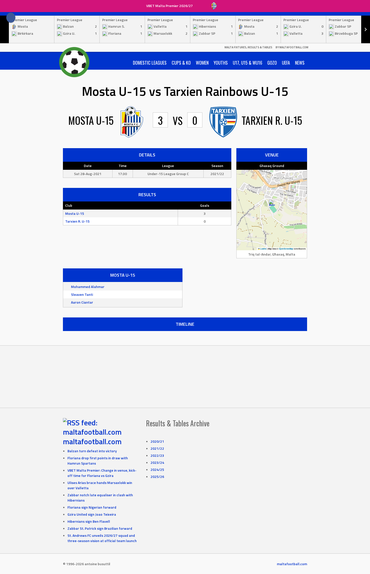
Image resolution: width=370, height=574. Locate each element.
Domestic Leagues (150, 62)
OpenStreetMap (286, 249)
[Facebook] (10, 18)
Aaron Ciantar (82, 302)
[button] (272, 205)
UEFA (286, 62)
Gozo (272, 62)
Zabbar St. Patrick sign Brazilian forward (99, 528)
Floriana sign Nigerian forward (91, 507)
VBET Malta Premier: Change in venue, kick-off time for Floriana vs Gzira (101, 473)
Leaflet (263, 249)
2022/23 (157, 455)
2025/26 (157, 476)
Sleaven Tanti (82, 294)
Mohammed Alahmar (87, 286)
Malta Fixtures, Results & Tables (248, 47)
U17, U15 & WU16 (247, 62)
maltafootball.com (92, 441)
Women (202, 62)
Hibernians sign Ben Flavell (88, 521)
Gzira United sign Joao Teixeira (91, 514)
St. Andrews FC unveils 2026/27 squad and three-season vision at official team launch (102, 538)
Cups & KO (181, 62)
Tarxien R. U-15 (77, 221)
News (300, 62)
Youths (221, 62)
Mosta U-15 (74, 213)
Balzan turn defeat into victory (92, 451)
